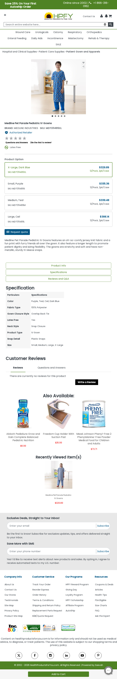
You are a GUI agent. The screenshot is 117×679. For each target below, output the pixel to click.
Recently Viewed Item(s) (59, 457)
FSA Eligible (100, 600)
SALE (58, 44)
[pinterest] (98, 655)
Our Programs (73, 576)
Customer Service (43, 576)
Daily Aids (37, 38)
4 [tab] (61, 115)
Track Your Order (41, 584)
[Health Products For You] (58, 16)
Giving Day (71, 589)
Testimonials (11, 600)
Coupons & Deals (104, 584)
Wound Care (22, 32)
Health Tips (101, 594)
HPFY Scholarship (74, 600)
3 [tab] (58, 115)
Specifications (58, 272)
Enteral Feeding (17, 38)
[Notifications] (106, 16)
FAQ (97, 610)
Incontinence (55, 38)
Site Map (9, 605)
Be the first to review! (41, 142)
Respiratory (75, 32)
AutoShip (70, 610)
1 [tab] (52, 115)
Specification (20, 288)
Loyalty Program (74, 594)
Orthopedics (94, 32)
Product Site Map (14, 616)
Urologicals (41, 32)
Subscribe (103, 526)
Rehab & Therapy (98, 38)
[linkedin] (66, 655)
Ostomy (58, 32)
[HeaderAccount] (101, 16)
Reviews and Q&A (58, 279)
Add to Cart (58, 674)
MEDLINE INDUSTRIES (22, 128)
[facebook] (34, 655)
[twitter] (18, 655)
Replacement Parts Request (47, 610)
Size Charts (101, 605)
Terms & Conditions (43, 600)
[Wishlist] (83, 63)
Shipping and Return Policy (46, 605)
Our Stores (10, 594)
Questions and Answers (16, 142)
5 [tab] (64, 115)
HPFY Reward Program (77, 584)
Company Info (13, 576)
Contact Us (89, 16)
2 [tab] (55, 115)
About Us (9, 584)
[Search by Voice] (105, 24)
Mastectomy (75, 38)
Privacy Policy (12, 610)
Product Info (58, 265)
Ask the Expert (102, 616)
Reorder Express (40, 589)
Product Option (14, 159)
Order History (39, 594)
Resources (101, 576)
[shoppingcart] (110, 16)
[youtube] (82, 655)
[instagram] (50, 655)
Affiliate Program (75, 605)
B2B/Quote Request (42, 616)
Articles (99, 589)
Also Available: (58, 395)
